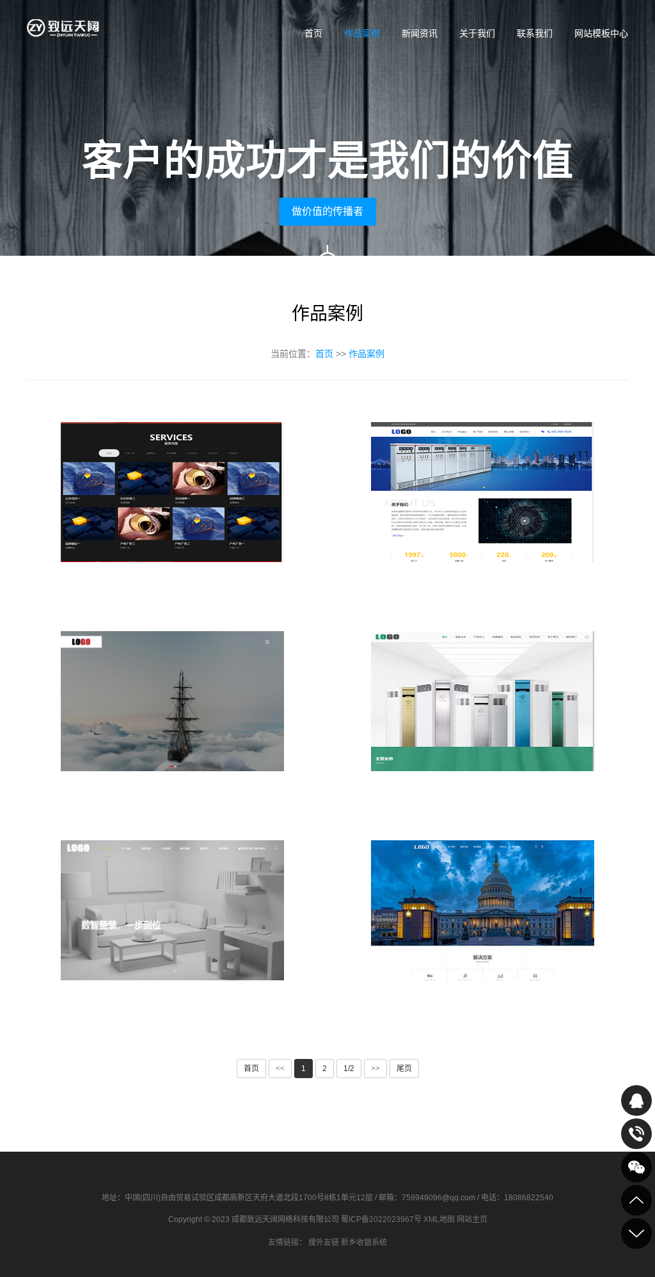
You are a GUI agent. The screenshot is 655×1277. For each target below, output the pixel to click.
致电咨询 (636, 1133)
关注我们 (636, 1167)
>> (375, 1068)
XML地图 (439, 1219)
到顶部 (636, 1200)
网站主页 (472, 1219)
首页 (313, 33)
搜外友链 (323, 1242)
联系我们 (535, 33)
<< (280, 1068)
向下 (327, 265)
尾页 (404, 1068)
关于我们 (477, 33)
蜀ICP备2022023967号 (381, 1219)
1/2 (348, 1068)
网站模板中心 (601, 33)
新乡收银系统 (364, 1242)
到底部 (636, 1233)
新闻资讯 (420, 33)
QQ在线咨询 (636, 1100)
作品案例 (362, 33)
